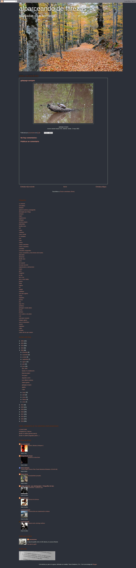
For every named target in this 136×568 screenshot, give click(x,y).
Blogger (95, 564)
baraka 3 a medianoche (28, 371)
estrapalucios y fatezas (25, 431)
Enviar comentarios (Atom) (67, 191)
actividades (22, 205)
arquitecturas (22, 218)
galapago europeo (26, 385)
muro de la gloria (23, 293)
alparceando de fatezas (52, 8)
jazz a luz (21, 277)
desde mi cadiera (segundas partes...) (29, 435)
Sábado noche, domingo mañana (36, 523)
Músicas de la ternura (33, 499)
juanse (20, 281)
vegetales (21, 326)
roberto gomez (26, 382)
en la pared (22, 263)
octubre (24, 357)
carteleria (21, 232)
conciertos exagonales (25, 250)
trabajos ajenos (23, 320)
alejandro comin (26, 378)
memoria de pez (25, 510)
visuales (21, 330)
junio (23, 366)
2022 (22, 350)
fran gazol (24, 375)
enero (24, 402)
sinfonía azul (24, 498)
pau (20, 301)
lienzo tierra (24, 474)
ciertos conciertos (23, 244)
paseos (21, 299)
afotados (21, 207)
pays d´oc (21, 303)
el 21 (20, 261)
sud (20, 316)
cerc (20, 238)
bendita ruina (22, 226)
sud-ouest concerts (24, 318)
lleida (20, 283)
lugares (21, 285)
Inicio (65, 187)
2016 (22, 416)
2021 (22, 405)
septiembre (25, 359)
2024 (22, 345)
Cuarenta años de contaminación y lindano (39, 511)
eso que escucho (23, 265)
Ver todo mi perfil (31, 544)
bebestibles (22, 224)
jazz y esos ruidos (24, 279)
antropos (21, 214)
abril (23, 395)
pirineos (21, 312)
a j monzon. (22, 203)
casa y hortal (22, 234)
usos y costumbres (24, 322)
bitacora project (26, 373)
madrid (21, 289)
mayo (24, 392)
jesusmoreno (33, 539)
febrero (24, 399)
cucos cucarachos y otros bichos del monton (31, 252)
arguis (20, 216)
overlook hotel (25, 521)
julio (23, 364)
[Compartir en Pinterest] (52, 133)
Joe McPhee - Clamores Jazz (35, 487)
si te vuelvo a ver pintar (25, 314)
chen (20, 240)
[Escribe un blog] (47, 133)
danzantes (22, 254)
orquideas (21, 297)
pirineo (20, 310)
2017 (22, 414)
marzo (24, 397)
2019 (22, 409)
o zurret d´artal (23, 429)
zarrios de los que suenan (26, 332)
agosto (24, 361)
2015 (22, 419)
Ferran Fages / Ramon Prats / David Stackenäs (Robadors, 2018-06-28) (39, 469)
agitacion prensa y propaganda (27, 210)
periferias (21, 306)
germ (20, 271)
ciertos (21, 242)
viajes (20, 328)
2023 (22, 348)
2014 (22, 421)
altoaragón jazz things (25, 212)
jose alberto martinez (27, 380)
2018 (22, 412)
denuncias (21, 257)
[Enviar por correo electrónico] (45, 133)
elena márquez (25, 468)
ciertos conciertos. (24, 246)
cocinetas (21, 248)
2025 (22, 343)
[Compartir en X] (48, 133)
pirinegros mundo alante (25, 308)
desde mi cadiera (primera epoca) (28, 433)
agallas (24, 387)
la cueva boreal (25, 444)
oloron (20, 295)
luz (20, 287)
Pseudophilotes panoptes (34, 475)
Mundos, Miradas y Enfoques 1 (36, 445)
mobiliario (21, 291)
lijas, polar (24, 368)
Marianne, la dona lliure (34, 457)
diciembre (25, 352)
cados (20, 230)
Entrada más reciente (28, 187)
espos (20, 269)
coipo (23, 389)
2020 (22, 407)
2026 (22, 341)
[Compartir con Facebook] (50, 133)
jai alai (20, 275)
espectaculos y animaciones (26, 267)
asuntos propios (23, 222)
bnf (20, 228)
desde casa (22, 259)
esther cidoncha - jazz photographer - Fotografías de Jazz (37, 486)
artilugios (21, 220)
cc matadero (22, 236)
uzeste (21, 324)
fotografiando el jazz (27, 456)
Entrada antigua (101, 187)
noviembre (25, 354)
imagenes (21, 273)
